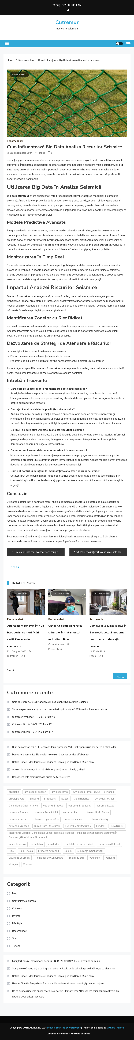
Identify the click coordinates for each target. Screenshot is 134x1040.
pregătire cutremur (48, 851)
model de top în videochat (79, 844)
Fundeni (100, 826)
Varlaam (110, 857)
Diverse (16, 916)
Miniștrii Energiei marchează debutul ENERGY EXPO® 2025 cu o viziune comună (56, 961)
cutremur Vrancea (19, 826)
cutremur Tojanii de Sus (46, 819)
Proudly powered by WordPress (64, 1027)
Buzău (65, 798)
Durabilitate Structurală (47, 826)
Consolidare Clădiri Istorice (23, 805)
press (42, 152)
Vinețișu (13, 864)
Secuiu (68, 851)
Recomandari (15, 141)
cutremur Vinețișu (99, 819)
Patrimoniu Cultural (109, 844)
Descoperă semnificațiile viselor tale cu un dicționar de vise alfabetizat (50, 754)
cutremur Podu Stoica (97, 812)
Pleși (11, 851)
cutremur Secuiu (18, 819)
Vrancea (27, 864)
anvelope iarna (59, 791)
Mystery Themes (115, 1027)
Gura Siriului (117, 826)
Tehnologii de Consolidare (49, 857)
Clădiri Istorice (81, 798)
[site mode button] (119, 43)
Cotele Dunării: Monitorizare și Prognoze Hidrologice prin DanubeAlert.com (53, 762)
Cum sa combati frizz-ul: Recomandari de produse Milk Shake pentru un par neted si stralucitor (64, 747)
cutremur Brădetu (53, 805)
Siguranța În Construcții (90, 851)
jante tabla (37, 844)
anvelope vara (16, 798)
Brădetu (34, 798)
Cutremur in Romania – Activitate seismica (68, 1033)
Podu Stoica (26, 851)
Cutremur (67, 22)
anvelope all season (35, 791)
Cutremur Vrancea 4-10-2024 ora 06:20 (33, 717)
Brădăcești (50, 798)
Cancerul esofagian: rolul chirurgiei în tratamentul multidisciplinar (65, 632)
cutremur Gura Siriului (46, 812)
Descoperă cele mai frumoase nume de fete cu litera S (42, 777)
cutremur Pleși (71, 812)
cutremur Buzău (105, 805)
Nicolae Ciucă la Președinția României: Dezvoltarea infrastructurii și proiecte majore (58, 983)
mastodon (53, 844)
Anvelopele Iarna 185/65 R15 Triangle (93, 791)
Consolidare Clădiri (105, 798)
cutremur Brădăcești (79, 805)
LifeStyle (17, 923)
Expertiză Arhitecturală (78, 826)
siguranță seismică (19, 857)
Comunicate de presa (24, 901)
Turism (16, 946)
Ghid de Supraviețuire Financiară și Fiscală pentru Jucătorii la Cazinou (50, 702)
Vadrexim (94, 857)
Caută (10, 670)
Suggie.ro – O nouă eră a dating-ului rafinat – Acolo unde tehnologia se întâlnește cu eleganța (63, 968)
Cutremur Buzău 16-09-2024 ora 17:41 (33, 724)
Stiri (14, 938)
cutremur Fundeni (18, 812)
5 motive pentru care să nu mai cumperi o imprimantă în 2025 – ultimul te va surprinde (59, 709)
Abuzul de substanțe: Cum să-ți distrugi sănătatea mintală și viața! (48, 769)
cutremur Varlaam (74, 819)
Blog (14, 893)
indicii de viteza (17, 844)
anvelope (14, 791)
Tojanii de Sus (76, 857)
